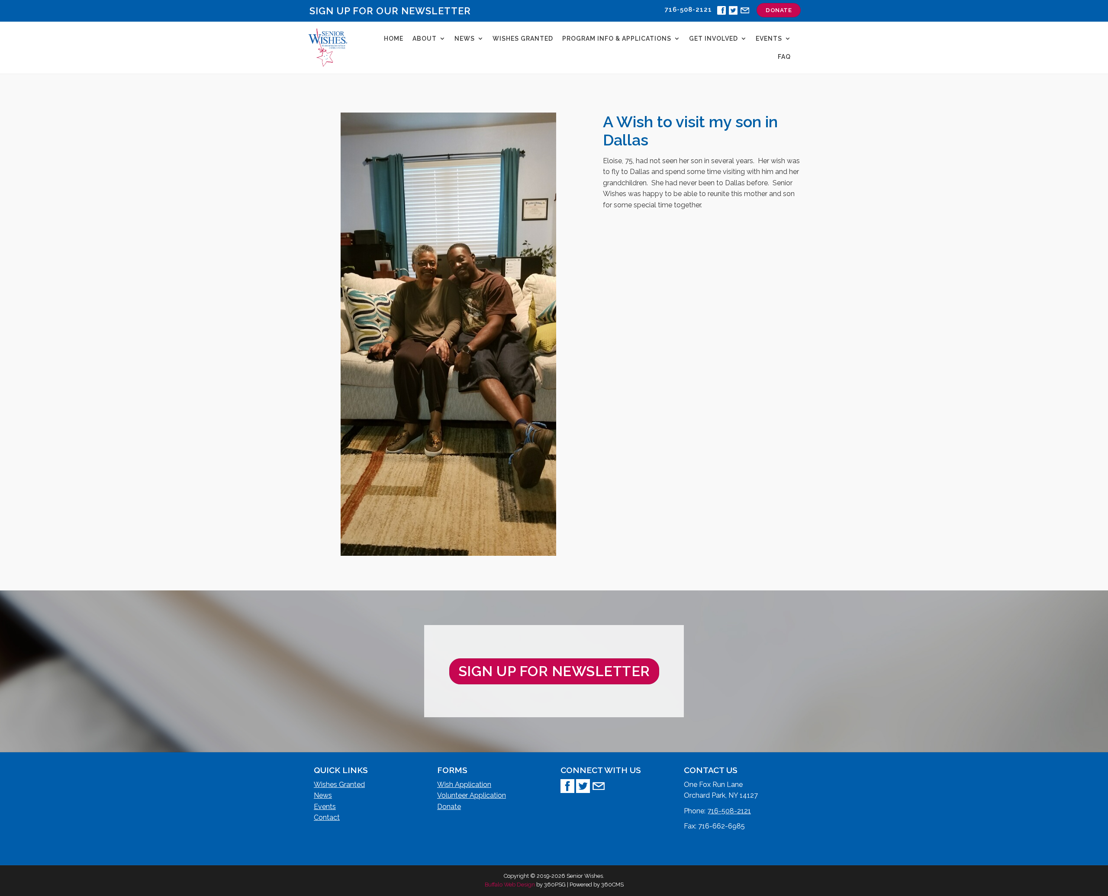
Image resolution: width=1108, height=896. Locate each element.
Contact (327, 817)
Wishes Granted (523, 38)
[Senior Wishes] (327, 47)
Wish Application (464, 784)
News (464, 38)
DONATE (779, 9)
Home (393, 38)
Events (325, 807)
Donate (449, 807)
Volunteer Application (471, 795)
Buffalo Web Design (510, 884)
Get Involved (713, 38)
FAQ (784, 56)
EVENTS (769, 38)
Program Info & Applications (616, 38)
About (424, 38)
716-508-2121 (729, 811)
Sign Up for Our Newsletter (390, 10)
